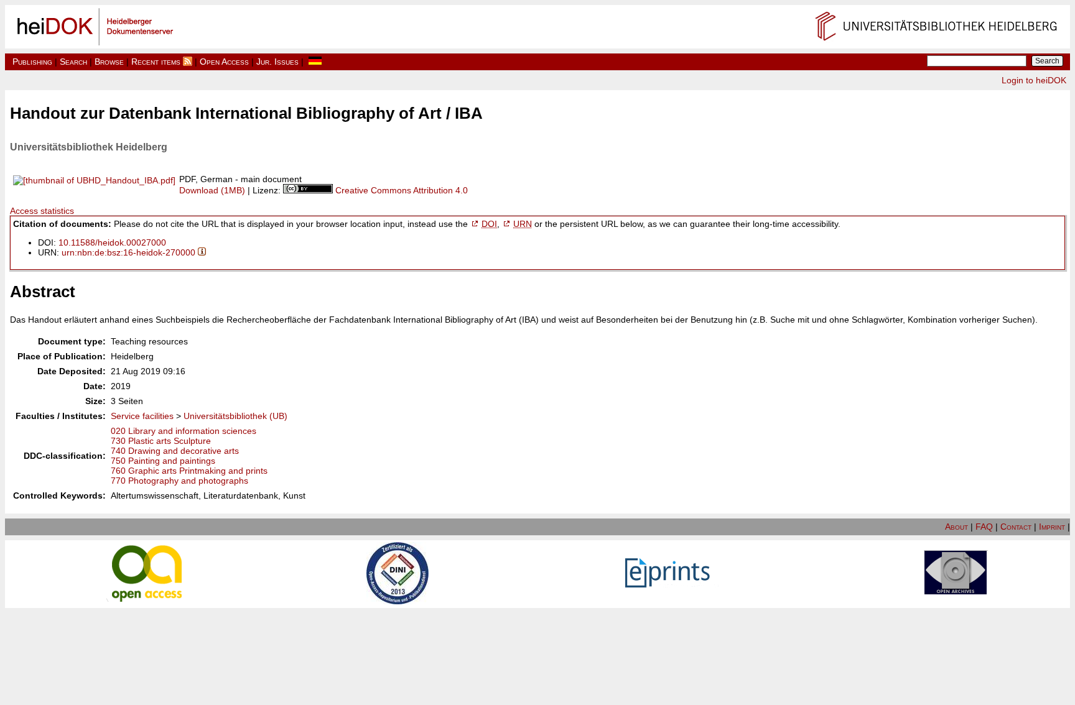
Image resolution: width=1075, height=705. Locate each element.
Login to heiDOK (1034, 80)
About (956, 527)
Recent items (155, 62)
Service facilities (142, 416)
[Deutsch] (315, 62)
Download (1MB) (212, 190)
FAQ (984, 527)
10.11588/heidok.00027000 (112, 242)
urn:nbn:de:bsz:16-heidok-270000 (128, 252)
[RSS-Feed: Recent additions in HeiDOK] (187, 62)
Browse (109, 62)
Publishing (32, 62)
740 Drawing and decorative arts (175, 451)
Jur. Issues (277, 62)
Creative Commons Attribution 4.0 (401, 190)
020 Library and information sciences (183, 431)
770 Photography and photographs (179, 481)
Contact (1015, 527)
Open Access (224, 62)
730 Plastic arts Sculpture (161, 441)
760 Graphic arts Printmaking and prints (189, 471)
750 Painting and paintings (163, 461)
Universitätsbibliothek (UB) (235, 416)
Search (73, 62)
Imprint (1052, 527)
